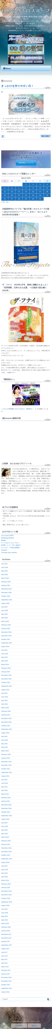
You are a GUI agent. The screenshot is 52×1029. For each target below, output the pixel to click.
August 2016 (5, 992)
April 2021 (4, 790)
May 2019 (4, 873)
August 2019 (5, 862)
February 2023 (6, 711)
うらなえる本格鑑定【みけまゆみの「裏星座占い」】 (18, 409)
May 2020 (4, 830)
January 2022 (5, 758)
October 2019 (5, 855)
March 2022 (5, 751)
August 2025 (5, 603)
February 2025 (6, 625)
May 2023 (4, 700)
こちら (16, 524)
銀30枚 (3, 540)
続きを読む (46, 136)
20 (12, 195)
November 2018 (6, 895)
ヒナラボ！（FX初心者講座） (11, 547)
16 (33, 191)
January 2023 (5, 715)
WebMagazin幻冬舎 (7, 538)
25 (47, 195)
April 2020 (4, 833)
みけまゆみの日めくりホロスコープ (29, 1021)
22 (26, 195)
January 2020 (5, 844)
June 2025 (4, 610)
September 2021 (6, 772)
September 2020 (6, 815)
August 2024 (5, 646)
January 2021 (5, 801)
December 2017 (6, 934)
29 (26, 199)
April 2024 (4, 661)
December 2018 (6, 891)
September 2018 (6, 902)
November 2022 (6, 722)
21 (19, 195)
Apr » (8, 202)
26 (5, 199)
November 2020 (6, 808)
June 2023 (4, 697)
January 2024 (5, 672)
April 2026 (4, 574)
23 (33, 195)
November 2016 (6, 981)
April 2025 (4, 618)
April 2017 (4, 963)
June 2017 (4, 956)
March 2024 (5, 664)
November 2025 (6, 592)
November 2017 (6, 938)
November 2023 (6, 679)
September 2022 (6, 729)
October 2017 (5, 941)
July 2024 (4, 650)
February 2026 (6, 582)
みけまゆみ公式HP (7, 535)
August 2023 (5, 690)
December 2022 (6, 718)
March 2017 (5, 967)
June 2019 (4, 869)
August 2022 (5, 733)
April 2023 (4, 704)
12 (5, 191)
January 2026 (5, 585)
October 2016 (5, 985)
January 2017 (5, 974)
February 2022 (6, 754)
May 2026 (4, 571)
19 (5, 195)
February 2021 (6, 797)
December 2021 (6, 762)
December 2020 (6, 805)
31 (40, 199)
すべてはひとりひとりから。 (10, 543)
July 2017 (4, 952)
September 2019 (6, 859)
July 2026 (4, 564)
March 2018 (5, 923)
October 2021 (5, 769)
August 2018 (5, 905)
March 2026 (5, 578)
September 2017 (6, 945)
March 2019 (5, 880)
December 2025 (6, 589)
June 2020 (4, 826)
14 (19, 191)
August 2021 (5, 776)
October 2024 (5, 639)
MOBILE (19, 1026)
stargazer (4, 550)
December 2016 (6, 977)
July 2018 (4, 909)
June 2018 (4, 913)
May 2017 (4, 959)
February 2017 (6, 970)
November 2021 (6, 765)
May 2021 (4, 787)
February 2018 (6, 927)
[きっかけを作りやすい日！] (26, 104)
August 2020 (5, 819)
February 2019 (6, 884)
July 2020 (4, 823)
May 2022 (4, 744)
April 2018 (4, 920)
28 (19, 199)
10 (40, 188)
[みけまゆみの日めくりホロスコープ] (26, 12)
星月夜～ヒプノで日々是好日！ (11, 545)
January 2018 (5, 931)
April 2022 (4, 747)
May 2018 (4, 916)
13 (12, 191)
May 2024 (4, 657)
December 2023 (6, 675)
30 (33, 199)
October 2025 (5, 596)
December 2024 (6, 632)
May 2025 (4, 614)
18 (47, 191)
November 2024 (6, 636)
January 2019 (5, 887)
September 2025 (6, 600)
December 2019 (6, 848)
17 (40, 191)
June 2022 (4, 740)
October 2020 (5, 812)
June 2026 (4, 567)
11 (47, 188)
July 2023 (4, 693)
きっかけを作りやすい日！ (17, 85)
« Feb (3, 202)
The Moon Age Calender (9, 552)
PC (35, 1026)
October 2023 (5, 682)
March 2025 (5, 621)
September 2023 (6, 686)
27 (12, 199)
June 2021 (4, 783)
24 (40, 195)
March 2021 (5, 794)
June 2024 (4, 654)
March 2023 (5, 708)
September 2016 (6, 988)
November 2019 (6, 851)
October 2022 (5, 726)
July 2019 (4, 866)
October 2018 (5, 898)
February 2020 (6, 841)
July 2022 (4, 736)
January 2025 (5, 628)
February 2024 (6, 668)
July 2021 (4, 780)
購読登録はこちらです (26, 163)
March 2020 (5, 837)
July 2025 (4, 607)
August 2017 (5, 949)
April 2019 (4, 877)
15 (26, 191)
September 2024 (6, 643)
